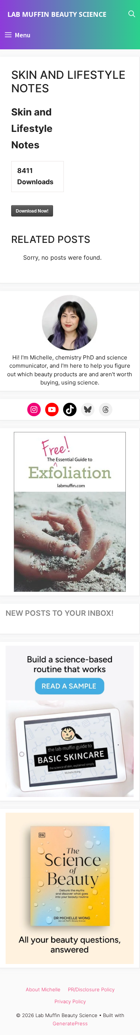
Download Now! (32, 210)
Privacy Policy (70, 1001)
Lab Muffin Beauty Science (56, 14)
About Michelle (43, 989)
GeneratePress (70, 1023)
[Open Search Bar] (132, 14)
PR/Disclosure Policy (91, 989)
